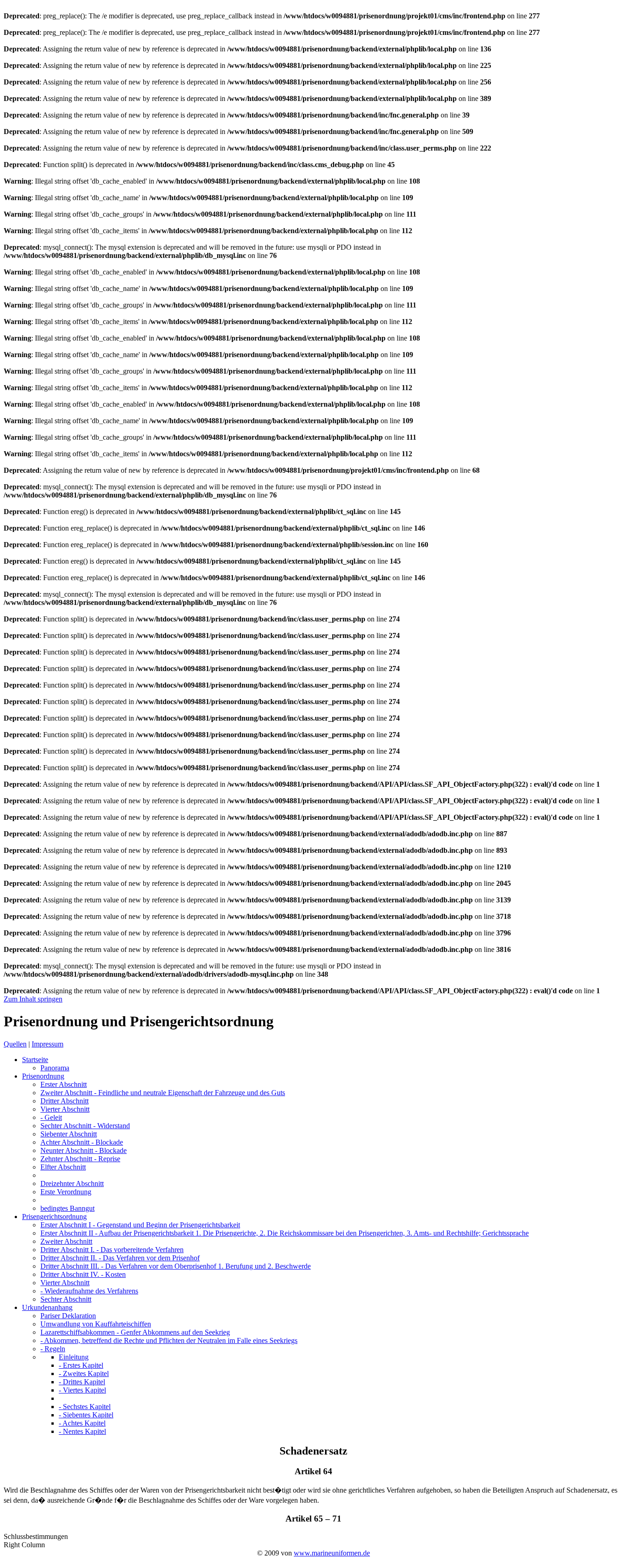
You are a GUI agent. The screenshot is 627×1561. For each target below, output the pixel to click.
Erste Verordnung (65, 1192)
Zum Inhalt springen (33, 999)
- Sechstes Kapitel (85, 1406)
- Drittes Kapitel (82, 1382)
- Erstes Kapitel (81, 1365)
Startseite (35, 1059)
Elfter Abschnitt (63, 1167)
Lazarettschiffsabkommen (135, 1332)
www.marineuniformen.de (332, 1553)
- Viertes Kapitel (82, 1390)
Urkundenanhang (47, 1307)
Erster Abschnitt (63, 1084)
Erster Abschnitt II (284, 1233)
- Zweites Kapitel (84, 1373)
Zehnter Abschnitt (80, 1159)
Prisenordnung (43, 1076)
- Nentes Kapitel (82, 1431)
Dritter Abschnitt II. (120, 1258)
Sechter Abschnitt (85, 1126)
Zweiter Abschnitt (162, 1093)
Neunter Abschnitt (83, 1150)
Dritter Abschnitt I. (112, 1249)
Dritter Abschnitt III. (175, 1266)
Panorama (54, 1068)
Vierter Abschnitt (65, 1109)
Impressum (47, 1044)
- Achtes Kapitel (82, 1423)
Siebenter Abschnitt (68, 1134)
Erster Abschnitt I (140, 1225)
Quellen (15, 1044)
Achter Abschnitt (81, 1142)
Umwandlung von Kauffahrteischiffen (95, 1324)
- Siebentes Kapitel (86, 1415)
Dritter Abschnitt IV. (83, 1274)
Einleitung (74, 1357)
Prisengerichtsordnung (54, 1216)
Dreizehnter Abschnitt (72, 1183)
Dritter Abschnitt (64, 1101)
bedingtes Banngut (67, 1208)
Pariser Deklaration (68, 1316)
